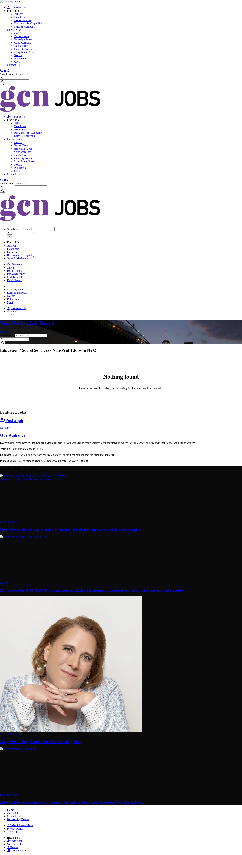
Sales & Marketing (24, 26)
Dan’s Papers (21, 45)
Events (14, 847)
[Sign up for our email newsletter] (5, 70)
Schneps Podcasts (10, 734)
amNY (18, 33)
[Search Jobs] (2, 81)
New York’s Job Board (27, 323)
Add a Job (17, 840)
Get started (6, 427)
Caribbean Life (22, 42)
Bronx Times (21, 36)
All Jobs (18, 13)
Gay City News (23, 48)
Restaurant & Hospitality (28, 23)
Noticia (18, 55)
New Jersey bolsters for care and (70, 529)
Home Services (22, 20)
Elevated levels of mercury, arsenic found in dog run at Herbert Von (72, 802)
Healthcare (20, 17)
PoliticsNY (20, 58)
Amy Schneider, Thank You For (40, 741)
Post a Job (5, 332)
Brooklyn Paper (23, 39)
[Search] (8, 70)
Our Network (14, 29)
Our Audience (13, 435)
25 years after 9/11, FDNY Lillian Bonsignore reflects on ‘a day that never (92, 590)
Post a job (14, 420)
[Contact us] (1, 70)
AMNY (4, 582)
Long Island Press (24, 52)
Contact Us (13, 64)
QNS (17, 61)
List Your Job (18, 7)
